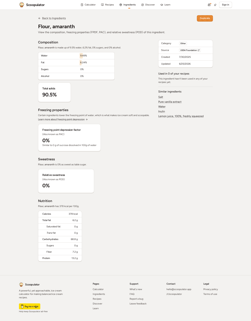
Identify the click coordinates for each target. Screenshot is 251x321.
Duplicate (205, 18)
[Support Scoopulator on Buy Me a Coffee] (29, 306)
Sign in (225, 4)
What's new (136, 289)
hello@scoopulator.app (178, 289)
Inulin (161, 111)
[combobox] (215, 5)
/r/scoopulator (174, 294)
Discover (97, 303)
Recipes (97, 298)
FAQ (132, 294)
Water (161, 106)
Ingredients (99, 294)
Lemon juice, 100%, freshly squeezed (181, 116)
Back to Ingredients (54, 18)
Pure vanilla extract (170, 101)
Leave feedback (138, 303)
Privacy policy (210, 289)
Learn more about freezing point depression (61, 119)
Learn (96, 308)
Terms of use (210, 294)
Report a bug (136, 298)
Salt (160, 97)
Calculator (98, 289)
